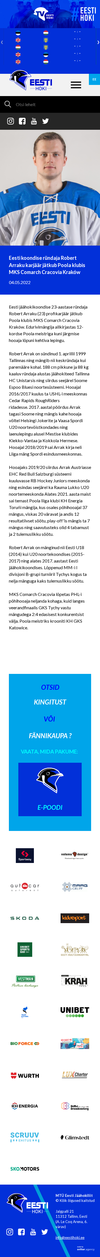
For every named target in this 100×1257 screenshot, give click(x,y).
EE (94, 79)
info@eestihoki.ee (70, 1237)
